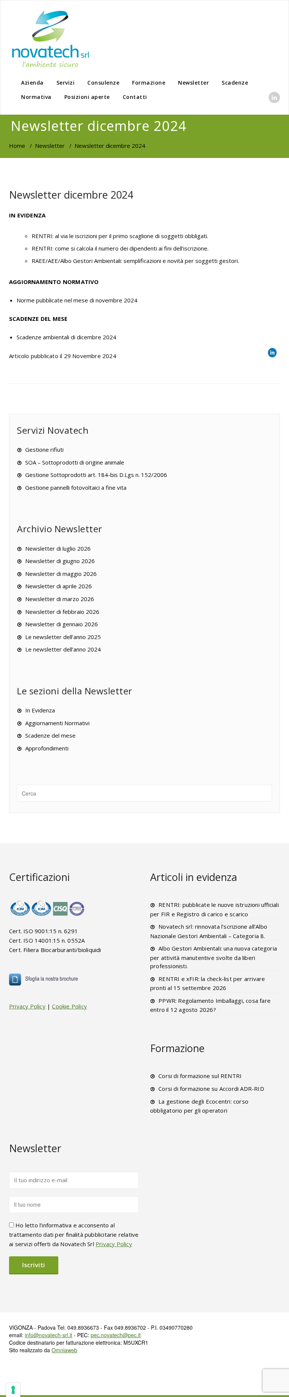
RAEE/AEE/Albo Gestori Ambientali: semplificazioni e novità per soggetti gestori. (135, 260)
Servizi (65, 82)
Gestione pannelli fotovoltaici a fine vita (75, 487)
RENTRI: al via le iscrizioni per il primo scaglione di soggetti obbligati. (120, 236)
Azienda (32, 82)
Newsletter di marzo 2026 (59, 599)
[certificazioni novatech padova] (48, 908)
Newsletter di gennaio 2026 (61, 624)
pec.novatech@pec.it (116, 1335)
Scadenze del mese (50, 735)
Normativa (36, 96)
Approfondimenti (46, 748)
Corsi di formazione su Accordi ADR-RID (211, 1088)
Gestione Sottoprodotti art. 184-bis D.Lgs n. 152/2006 (96, 474)
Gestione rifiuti (44, 449)
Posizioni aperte (87, 96)
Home (17, 145)
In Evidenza (40, 710)
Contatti (135, 96)
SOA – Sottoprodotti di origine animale (74, 462)
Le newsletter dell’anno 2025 (63, 637)
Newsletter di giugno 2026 (60, 561)
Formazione (148, 82)
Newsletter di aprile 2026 (58, 586)
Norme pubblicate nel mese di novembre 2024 (77, 300)
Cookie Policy (69, 1006)
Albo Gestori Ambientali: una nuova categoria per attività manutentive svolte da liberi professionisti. (213, 957)
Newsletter (193, 82)
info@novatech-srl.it (48, 1335)
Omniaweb (64, 1350)
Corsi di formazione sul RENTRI (200, 1076)
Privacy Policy (27, 1006)
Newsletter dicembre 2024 (71, 195)
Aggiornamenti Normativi (57, 723)
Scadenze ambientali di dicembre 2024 (66, 337)
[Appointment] (50, 38)
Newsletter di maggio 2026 (61, 573)
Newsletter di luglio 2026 (58, 548)
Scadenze (235, 82)
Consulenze (103, 82)
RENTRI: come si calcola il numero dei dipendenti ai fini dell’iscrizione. (120, 248)
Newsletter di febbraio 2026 (62, 611)
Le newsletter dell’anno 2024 (63, 649)
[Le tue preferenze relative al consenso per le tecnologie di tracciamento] (13, 1390)
